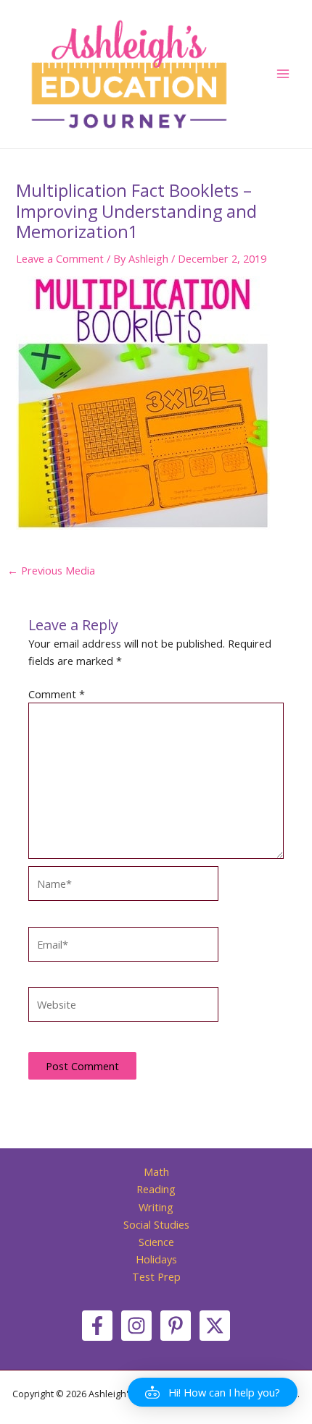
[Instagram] (136, 1325)
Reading (156, 1189)
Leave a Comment (60, 258)
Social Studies (156, 1224)
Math (156, 1171)
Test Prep (156, 1276)
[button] (212, 1392)
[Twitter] (215, 1325)
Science (156, 1241)
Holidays (156, 1259)
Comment (56, 694)
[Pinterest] (175, 1325)
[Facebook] (97, 1325)
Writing (156, 1207)
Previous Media (51, 570)
